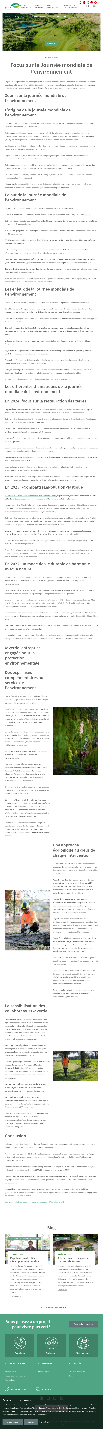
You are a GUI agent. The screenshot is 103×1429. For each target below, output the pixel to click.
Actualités (75, 1363)
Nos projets (39, 7)
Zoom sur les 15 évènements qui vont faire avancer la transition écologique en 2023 (38, 379)
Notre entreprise (25, 7)
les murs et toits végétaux (39, 735)
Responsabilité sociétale (15, 1376)
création (10, 709)
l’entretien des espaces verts (28, 709)
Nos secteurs (10, 1380)
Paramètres (44, 1422)
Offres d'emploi (43, 1371)
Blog (17, 16)
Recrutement (44, 1363)
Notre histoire (10, 1371)
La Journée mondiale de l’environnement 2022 (23, 577)
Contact (46, 1389)
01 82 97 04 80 (18, 1389)
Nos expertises (52, 7)
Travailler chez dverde (70, 6)
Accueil (8, 16)
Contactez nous (82, 1324)
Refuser (31, 1422)
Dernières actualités (77, 1371)
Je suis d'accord (12, 1422)
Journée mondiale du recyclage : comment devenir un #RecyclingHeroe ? (34, 1202)
